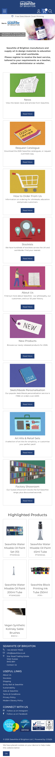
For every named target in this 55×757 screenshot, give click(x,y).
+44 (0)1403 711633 (15, 650)
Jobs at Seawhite (10, 691)
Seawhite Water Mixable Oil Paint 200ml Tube (14, 590)
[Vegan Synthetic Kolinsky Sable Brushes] (14, 611)
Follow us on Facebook (17, 714)
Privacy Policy (9, 697)
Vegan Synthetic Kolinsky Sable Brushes (14, 630)
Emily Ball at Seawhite (13, 684)
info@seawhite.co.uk (16, 653)
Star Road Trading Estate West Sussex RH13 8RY (18, 659)
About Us (7, 675)
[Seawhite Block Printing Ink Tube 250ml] (40, 571)
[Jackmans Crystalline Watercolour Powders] (27, 29)
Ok (6, 753)
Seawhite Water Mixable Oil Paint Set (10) (14, 549)
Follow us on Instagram (17, 711)
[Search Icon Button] (50, 11)
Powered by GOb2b (43, 739)
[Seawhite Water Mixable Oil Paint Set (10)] (14, 530)
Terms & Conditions (11, 694)
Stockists (7, 678)
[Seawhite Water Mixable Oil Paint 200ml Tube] (14, 571)
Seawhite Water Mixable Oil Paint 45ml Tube (40, 549)
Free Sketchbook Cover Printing (29, 16)
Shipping (7, 681)
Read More (27, 114)
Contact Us (12, 665)
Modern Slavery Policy (13, 700)
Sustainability (9, 688)
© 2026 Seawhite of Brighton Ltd (17, 739)
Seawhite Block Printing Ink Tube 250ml (40, 590)
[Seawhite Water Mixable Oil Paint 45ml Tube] (40, 530)
